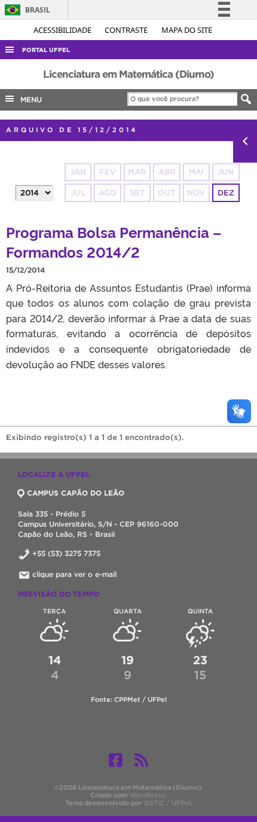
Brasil (25, 10)
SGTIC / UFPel (167, 802)
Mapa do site (186, 30)
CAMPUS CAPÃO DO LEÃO (75, 493)
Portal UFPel (46, 50)
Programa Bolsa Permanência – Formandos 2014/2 (113, 241)
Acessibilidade (63, 30)
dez (226, 192)
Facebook (116, 759)
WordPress (147, 795)
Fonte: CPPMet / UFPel (129, 699)
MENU (29, 99)
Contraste (127, 30)
